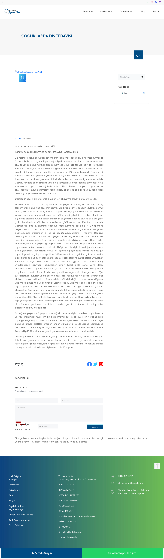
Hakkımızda (106, 12)
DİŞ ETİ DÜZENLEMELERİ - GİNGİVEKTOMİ (77, 516)
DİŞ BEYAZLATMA (66, 505)
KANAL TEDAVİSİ (65, 511)
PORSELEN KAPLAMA (67, 500)
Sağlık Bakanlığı (16, 509)
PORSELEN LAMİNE (67, 484)
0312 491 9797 (125, 476)
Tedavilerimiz (127, 12)
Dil (3, 2)
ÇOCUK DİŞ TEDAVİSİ (67, 537)
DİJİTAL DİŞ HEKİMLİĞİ (68, 495)
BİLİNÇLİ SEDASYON (67, 521)
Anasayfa (88, 12)
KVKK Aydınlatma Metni (19, 520)
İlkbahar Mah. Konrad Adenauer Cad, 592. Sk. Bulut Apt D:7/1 (134, 492)
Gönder (94, 427)
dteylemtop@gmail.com (130, 483)
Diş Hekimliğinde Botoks (69, 532)
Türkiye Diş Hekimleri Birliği (21, 514)
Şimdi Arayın (43, 553)
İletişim (156, 12)
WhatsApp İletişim (123, 553)
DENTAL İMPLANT (66, 490)
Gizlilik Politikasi (16, 525)
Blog (143, 12)
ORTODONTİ (64, 527)
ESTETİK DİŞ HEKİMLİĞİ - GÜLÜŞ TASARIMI (77, 479)
